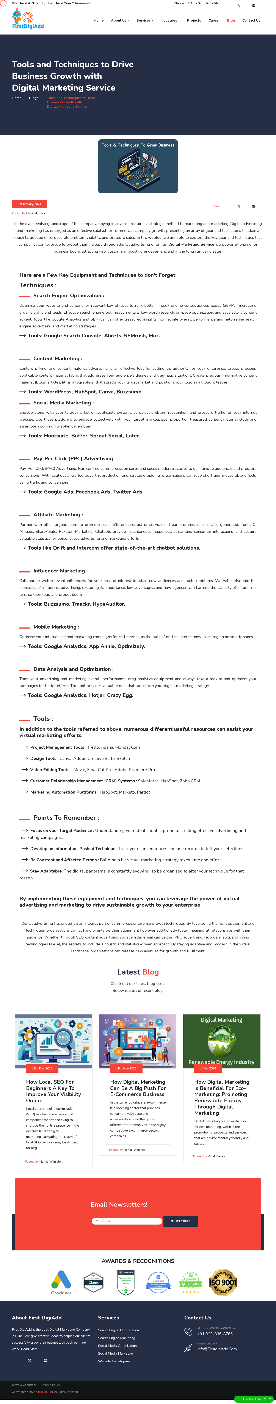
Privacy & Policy (50, 1385)
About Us (119, 20)
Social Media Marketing (115, 1353)
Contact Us (251, 20)
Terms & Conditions (24, 1385)
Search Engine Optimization (118, 1330)
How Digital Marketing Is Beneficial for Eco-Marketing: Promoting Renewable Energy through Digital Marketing (221, 1097)
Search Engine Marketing (116, 1338)
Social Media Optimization (117, 1345)
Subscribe (181, 1221)
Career (214, 20)
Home (99, 20)
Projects (194, 20)
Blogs (33, 98)
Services (143, 20)
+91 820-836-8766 (202, 3)
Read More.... (30, 1349)
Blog (231, 20)
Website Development (115, 1361)
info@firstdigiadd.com (217, 1349)
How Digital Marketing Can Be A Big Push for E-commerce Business (138, 1088)
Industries (169, 20)
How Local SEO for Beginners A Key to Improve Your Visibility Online (53, 1091)
